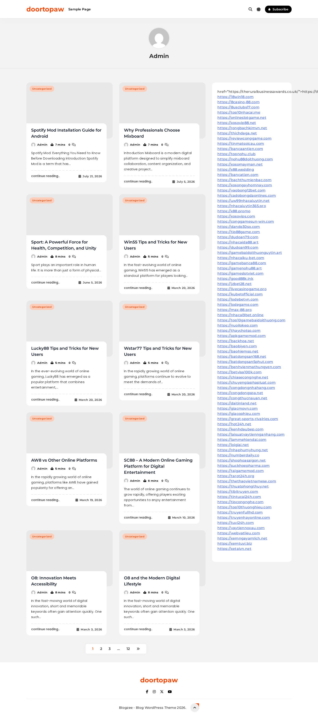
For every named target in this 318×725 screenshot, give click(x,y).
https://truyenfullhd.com (240, 512)
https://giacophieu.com (238, 414)
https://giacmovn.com (237, 408)
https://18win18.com (235, 97)
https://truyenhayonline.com (243, 518)
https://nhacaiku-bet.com (240, 258)
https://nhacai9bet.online (240, 315)
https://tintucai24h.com (239, 497)
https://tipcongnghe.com (240, 502)
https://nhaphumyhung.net (242, 450)
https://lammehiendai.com (241, 440)
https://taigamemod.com (240, 471)
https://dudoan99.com (237, 247)
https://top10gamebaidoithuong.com (251, 320)
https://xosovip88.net (236, 123)
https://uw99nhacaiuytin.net (243, 201)
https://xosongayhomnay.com (244, 185)
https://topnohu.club (236, 154)
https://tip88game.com (238, 232)
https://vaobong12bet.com (241, 190)
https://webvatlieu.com (238, 533)
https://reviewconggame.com (244, 138)
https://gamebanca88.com (241, 263)
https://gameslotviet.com (240, 273)
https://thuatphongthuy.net (243, 486)
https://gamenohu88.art (239, 268)
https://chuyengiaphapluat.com (246, 382)
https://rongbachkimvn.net (242, 128)
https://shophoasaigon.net (241, 460)
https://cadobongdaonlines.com (246, 195)
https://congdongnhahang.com (246, 388)
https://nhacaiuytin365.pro (241, 206)
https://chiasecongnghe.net (242, 377)
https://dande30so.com (238, 227)
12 (128, 649)
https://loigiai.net (233, 445)
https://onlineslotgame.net (241, 118)
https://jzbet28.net (234, 284)
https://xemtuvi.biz (234, 543)
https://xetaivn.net (234, 549)
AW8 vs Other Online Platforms (64, 460)
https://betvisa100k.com (239, 372)
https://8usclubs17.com (238, 107)
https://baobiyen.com (237, 346)
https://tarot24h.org (235, 476)
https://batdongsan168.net (241, 356)
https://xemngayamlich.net (242, 538)
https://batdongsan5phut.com (245, 362)
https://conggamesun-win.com (245, 221)
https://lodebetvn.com (237, 299)
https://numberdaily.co (238, 455)
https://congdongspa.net (240, 393)
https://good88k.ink (235, 279)
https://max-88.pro (234, 310)
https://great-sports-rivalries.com (247, 419)
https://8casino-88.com (238, 102)
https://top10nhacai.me (238, 112)
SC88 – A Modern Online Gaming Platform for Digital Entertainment (158, 466)
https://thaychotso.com (238, 331)
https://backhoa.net (235, 341)
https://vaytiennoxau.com (241, 528)
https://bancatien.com (237, 175)
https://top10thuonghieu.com (244, 507)
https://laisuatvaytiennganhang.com (250, 434)
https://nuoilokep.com (237, 325)
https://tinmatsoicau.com (240, 144)
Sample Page (79, 9)
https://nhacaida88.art (238, 242)
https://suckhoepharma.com (243, 466)
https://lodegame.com (237, 305)
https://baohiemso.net (237, 351)
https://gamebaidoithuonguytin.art (249, 253)
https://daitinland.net (237, 403)
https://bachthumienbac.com (244, 180)
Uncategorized (42, 88)
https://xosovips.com (236, 216)
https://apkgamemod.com (241, 336)
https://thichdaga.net (237, 133)
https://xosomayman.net (240, 164)
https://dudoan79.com (237, 237)
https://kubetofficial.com (240, 294)
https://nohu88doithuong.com (245, 159)
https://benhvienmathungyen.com (249, 367)
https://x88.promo (233, 211)
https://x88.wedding (235, 170)
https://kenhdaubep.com (240, 429)
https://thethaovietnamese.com (246, 481)
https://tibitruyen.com (237, 492)
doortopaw (45, 9)
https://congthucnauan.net (242, 398)
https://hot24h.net (234, 424)
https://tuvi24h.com (235, 523)
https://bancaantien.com (240, 149)
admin (42, 144)
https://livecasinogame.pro (242, 289)
